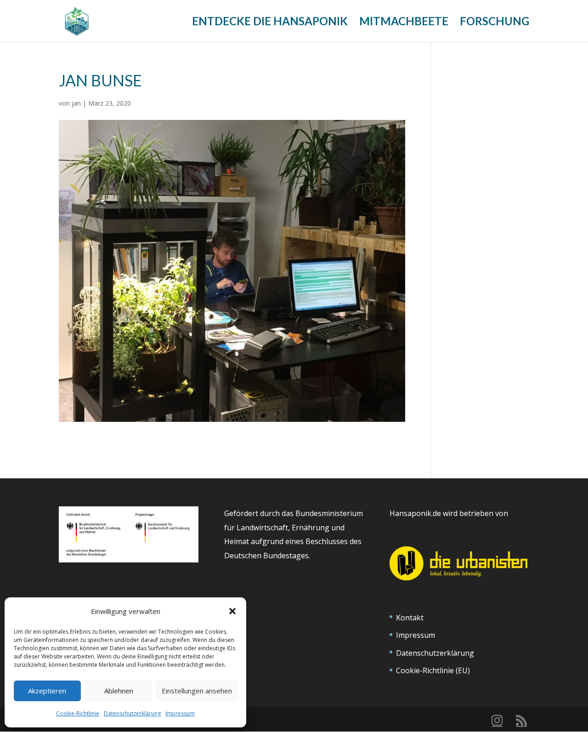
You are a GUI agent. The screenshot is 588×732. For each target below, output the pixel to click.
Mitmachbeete (403, 23)
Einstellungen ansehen (197, 690)
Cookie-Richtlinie (77, 713)
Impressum (180, 713)
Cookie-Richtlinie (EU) (433, 670)
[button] (232, 611)
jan (76, 103)
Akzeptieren (47, 690)
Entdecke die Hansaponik (270, 23)
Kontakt (410, 618)
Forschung (494, 23)
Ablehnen (118, 690)
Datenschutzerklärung (132, 713)
